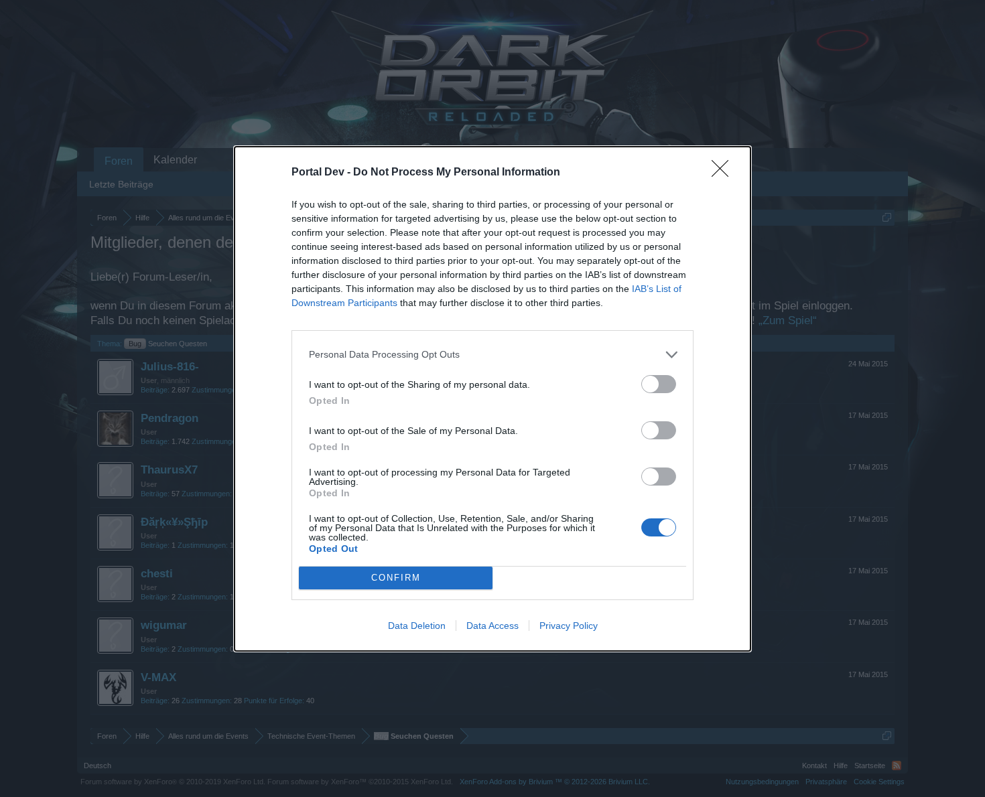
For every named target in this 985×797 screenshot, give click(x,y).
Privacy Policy (568, 625)
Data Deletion (417, 625)
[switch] (658, 384)
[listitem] (492, 355)
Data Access (492, 625)
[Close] (724, 173)
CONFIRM (396, 578)
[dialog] (492, 399)
